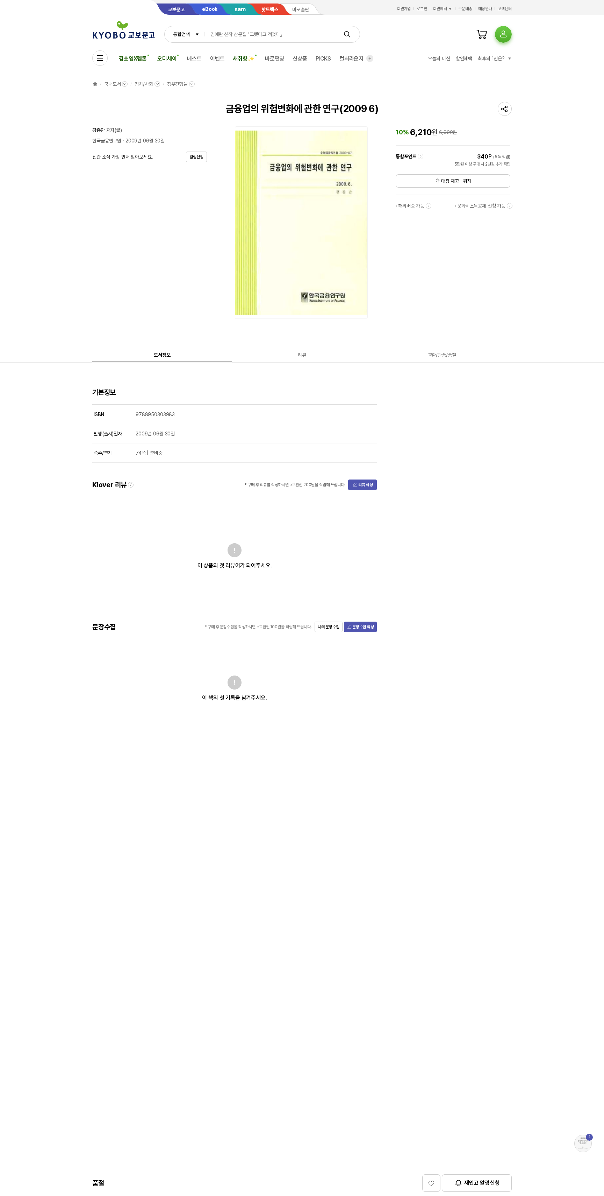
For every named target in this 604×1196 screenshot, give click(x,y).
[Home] (95, 84)
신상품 (300, 58)
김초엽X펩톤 (133, 58)
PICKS (323, 58)
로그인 (422, 8)
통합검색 (181, 34)
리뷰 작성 (365, 484)
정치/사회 (144, 84)
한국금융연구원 (106, 141)
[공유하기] (505, 109)
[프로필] (503, 34)
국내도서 (112, 84)
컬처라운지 (351, 58)
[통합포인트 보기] (420, 156)
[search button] (347, 34)
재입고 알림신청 (481, 1183)
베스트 (194, 58)
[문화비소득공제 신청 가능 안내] (509, 206)
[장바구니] (481, 34)
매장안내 (485, 8)
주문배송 (465, 8)
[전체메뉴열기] (100, 58)
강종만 (98, 130)
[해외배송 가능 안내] (428, 206)
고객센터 (505, 8)
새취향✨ (243, 58)
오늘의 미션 (439, 58)
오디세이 (167, 58)
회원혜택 (440, 8)
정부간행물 (177, 84)
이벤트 (217, 58)
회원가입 (404, 8)
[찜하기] (431, 1183)
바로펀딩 (274, 58)
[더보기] (369, 58)
